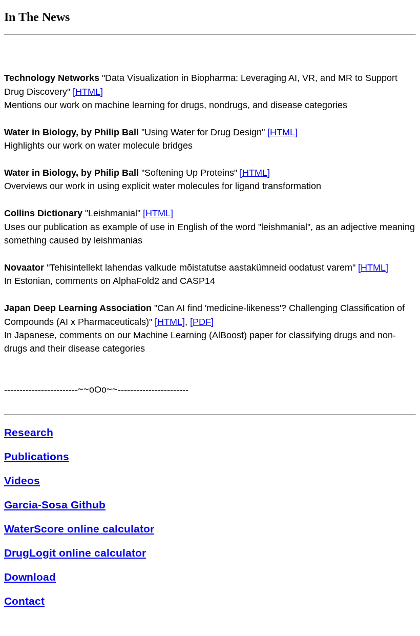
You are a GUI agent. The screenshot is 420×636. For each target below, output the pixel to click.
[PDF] (202, 322)
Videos (22, 480)
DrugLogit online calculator (75, 553)
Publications (36, 456)
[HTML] (88, 92)
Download (30, 577)
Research (28, 432)
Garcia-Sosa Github (55, 504)
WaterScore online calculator (79, 529)
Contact (24, 601)
